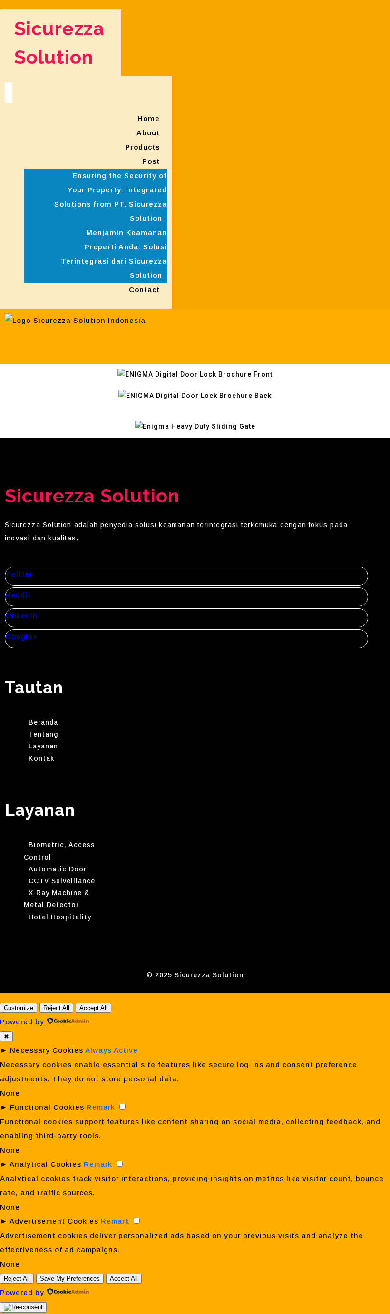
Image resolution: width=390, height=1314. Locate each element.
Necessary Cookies (46, 1050)
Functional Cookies (47, 1107)
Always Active (111, 1050)
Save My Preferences (70, 1278)
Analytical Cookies (45, 1164)
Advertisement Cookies (54, 1221)
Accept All (93, 1007)
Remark (101, 1107)
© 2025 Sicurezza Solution (195, 975)
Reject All (56, 1007)
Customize (18, 1007)
